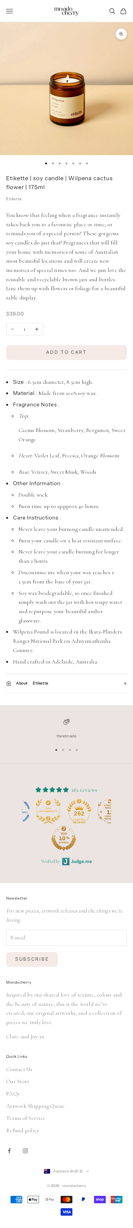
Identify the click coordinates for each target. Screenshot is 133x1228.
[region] (66, 728)
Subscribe (32, 959)
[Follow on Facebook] (9, 1151)
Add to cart (66, 352)
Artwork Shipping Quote (35, 1106)
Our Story (17, 1081)
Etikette (14, 199)
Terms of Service (25, 1118)
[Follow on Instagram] (25, 1151)
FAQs (12, 1093)
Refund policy (22, 1130)
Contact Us (19, 1069)
